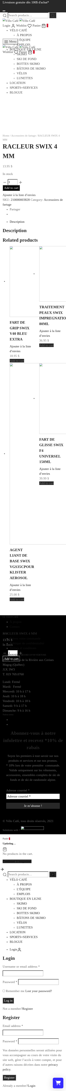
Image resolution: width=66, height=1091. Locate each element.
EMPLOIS (23, 894)
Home (6, 135)
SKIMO (22, 903)
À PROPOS (24, 35)
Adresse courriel (18, 790)
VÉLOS (22, 922)
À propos (15, 622)
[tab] (36, 221)
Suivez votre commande (25, 638)
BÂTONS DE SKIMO (31, 918)
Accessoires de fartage (23, 135)
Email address (13, 1026)
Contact (15, 626)
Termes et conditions (23, 648)
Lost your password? (38, 991)
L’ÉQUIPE (24, 40)
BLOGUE (16, 942)
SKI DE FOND (26, 908)
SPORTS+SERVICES (24, 937)
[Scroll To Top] (2, 869)
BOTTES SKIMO (28, 913)
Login (31, 1085)
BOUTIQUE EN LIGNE (25, 898)
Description (17, 221)
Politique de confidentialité (27, 643)
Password (10, 982)
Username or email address (21, 966)
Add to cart (11, 188)
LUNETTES (25, 927)
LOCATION (18, 932)
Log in (8, 1000)
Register (27, 1008)
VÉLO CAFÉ (18, 30)
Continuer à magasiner (17, 861)
